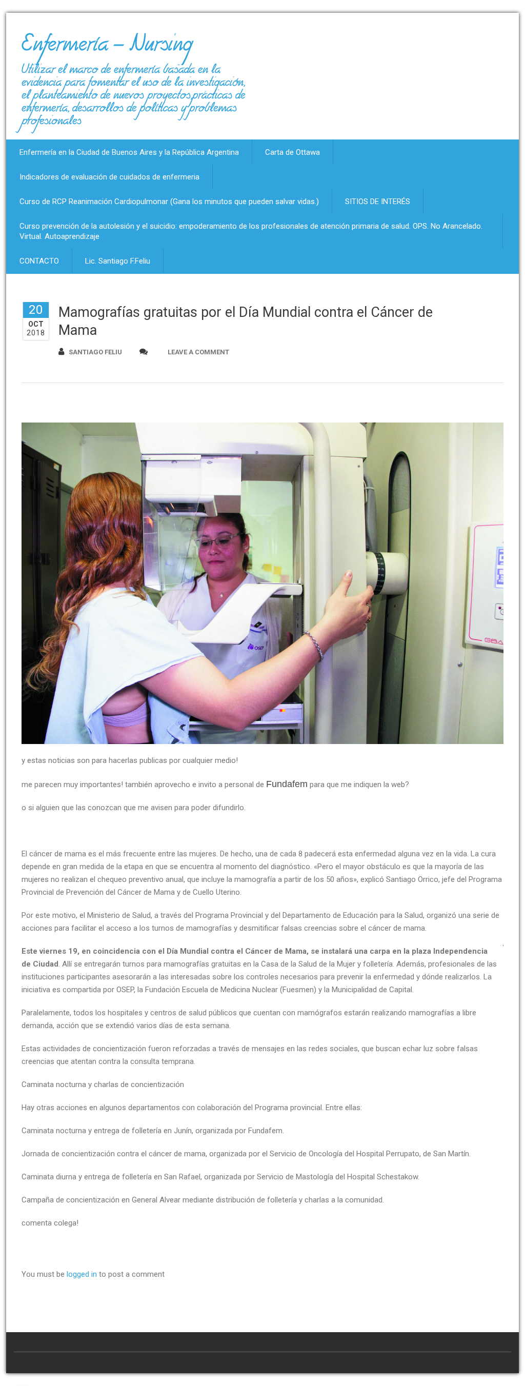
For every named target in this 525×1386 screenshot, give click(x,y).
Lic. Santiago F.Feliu (117, 261)
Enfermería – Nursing (107, 48)
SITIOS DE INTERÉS (377, 201)
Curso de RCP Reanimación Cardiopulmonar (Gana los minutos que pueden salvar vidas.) (169, 201)
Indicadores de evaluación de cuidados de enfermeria (109, 177)
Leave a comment (198, 352)
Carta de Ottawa (292, 152)
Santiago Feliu (95, 352)
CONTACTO (39, 261)
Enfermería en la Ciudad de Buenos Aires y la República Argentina (129, 152)
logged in (82, 1274)
